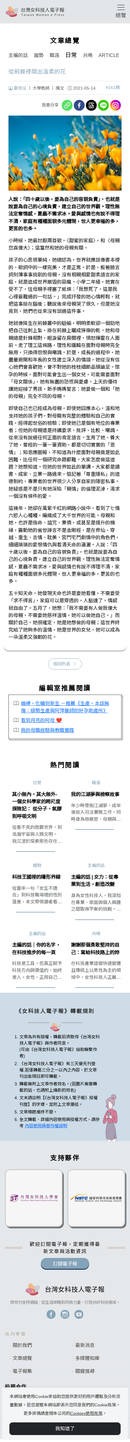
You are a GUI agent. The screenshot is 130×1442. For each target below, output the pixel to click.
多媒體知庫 (87, 1358)
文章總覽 (22, 1358)
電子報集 (22, 1371)
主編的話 (18, 55)
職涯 (54, 55)
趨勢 (39, 55)
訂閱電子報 (65, 1263)
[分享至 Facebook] (79, 105)
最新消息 (85, 1345)
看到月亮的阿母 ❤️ (41, 720)
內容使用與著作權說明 (46, 1125)
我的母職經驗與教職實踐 (47, 730)
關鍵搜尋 (85, 1371)
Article (109, 55)
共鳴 (88, 55)
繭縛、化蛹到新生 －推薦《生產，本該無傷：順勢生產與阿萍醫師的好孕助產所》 (65, 707)
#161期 (113, 87)
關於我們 (22, 1345)
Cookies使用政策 (86, 1413)
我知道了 (65, 1428)
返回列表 (61, 663)
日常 (71, 55)
